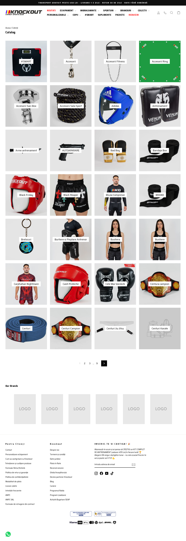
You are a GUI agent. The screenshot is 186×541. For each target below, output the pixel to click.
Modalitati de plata (13, 481)
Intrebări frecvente (13, 490)
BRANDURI (126, 10)
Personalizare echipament (16, 454)
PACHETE (120, 15)
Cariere (53, 486)
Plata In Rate (55, 463)
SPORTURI (108, 10)
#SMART (89, 15)
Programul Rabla (57, 490)
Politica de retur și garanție (16, 472)
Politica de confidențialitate (16, 477)
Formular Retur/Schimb (15, 468)
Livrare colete (11, 486)
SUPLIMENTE (104, 15)
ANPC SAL (9, 499)
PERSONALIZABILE (57, 15)
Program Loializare (58, 495)
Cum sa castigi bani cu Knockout (18, 459)
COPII (76, 15)
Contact (8, 450)
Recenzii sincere (57, 468)
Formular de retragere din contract (20, 504)
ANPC (7, 495)
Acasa (8, 28)
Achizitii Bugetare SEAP (60, 499)
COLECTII (142, 10)
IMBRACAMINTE (88, 10)
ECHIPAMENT (67, 10)
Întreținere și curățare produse (18, 463)
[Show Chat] (9, 534)
